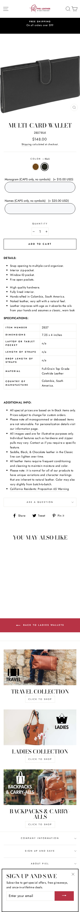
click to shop (40, 699)
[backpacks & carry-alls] (40, 787)
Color (40, 158)
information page (26, 429)
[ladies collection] (40, 727)
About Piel (40, 863)
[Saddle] (15, 592)
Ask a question (40, 502)
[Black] (20, 592)
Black (44, 167)
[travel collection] (40, 667)
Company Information (40, 838)
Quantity (40, 223)
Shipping (27, 144)
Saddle (35, 167)
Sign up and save (40, 850)
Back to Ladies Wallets (43, 625)
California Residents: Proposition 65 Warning (39, 489)
